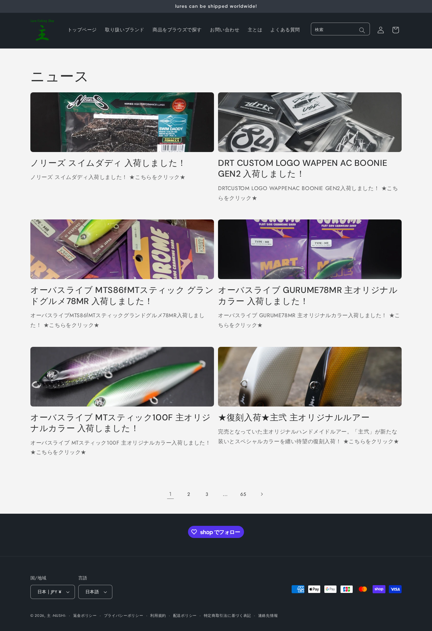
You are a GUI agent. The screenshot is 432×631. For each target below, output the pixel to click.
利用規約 (158, 615)
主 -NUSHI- (56, 615)
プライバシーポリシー (123, 615)
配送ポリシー (185, 615)
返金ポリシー (85, 615)
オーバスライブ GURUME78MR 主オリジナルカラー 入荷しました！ (308, 295)
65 (243, 494)
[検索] (362, 30)
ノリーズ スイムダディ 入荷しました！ (108, 163)
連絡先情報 (268, 615)
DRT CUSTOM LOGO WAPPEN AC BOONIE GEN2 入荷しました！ (302, 168)
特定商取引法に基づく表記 (227, 615)
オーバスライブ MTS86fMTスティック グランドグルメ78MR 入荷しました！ (122, 295)
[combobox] (340, 29)
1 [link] (170, 494)
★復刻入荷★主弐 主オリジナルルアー (294, 417)
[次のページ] (261, 494)
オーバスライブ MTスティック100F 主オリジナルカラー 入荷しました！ (120, 423)
